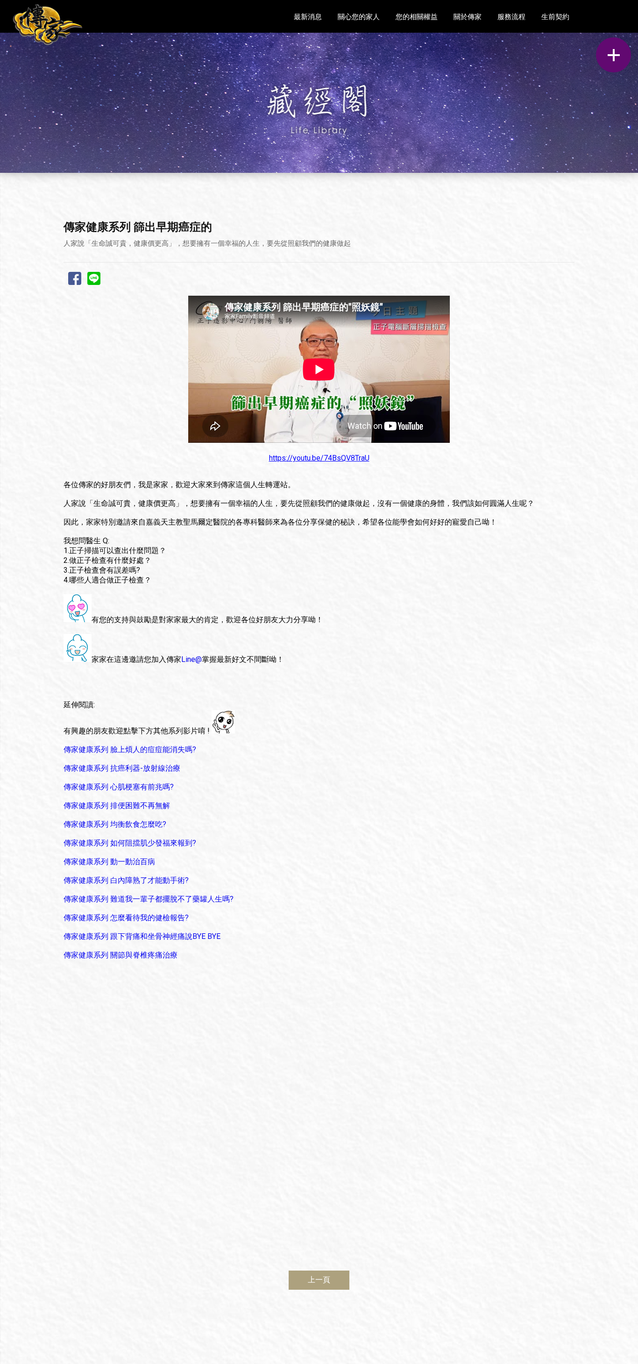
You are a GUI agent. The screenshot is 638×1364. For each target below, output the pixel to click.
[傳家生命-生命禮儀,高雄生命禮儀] (48, 24)
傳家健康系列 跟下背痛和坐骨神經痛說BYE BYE (142, 936)
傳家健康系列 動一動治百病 (109, 861)
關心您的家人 (359, 17)
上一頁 (319, 1279)
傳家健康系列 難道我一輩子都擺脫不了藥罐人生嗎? (149, 899)
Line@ (191, 659)
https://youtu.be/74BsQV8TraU (319, 458)
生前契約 (555, 17)
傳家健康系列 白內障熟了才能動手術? (126, 880)
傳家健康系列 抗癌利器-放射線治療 (122, 768)
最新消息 (308, 17)
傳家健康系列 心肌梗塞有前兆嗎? (119, 786)
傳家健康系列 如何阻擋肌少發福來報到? (130, 842)
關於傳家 (468, 17)
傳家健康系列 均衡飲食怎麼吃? (115, 824)
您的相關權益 (417, 17)
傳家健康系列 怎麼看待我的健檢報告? (126, 917)
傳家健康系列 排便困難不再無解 (117, 805)
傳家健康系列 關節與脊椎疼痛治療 (120, 955)
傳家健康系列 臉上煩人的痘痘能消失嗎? (130, 749)
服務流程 (511, 17)
